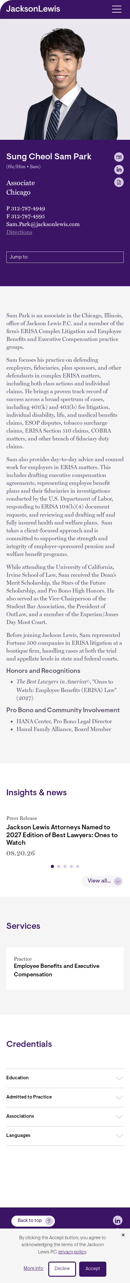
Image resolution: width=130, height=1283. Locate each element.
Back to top (30, 1220)
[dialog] (65, 1256)
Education (17, 1078)
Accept (93, 1269)
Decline (62, 1269)
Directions (19, 232)
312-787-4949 (28, 208)
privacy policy (72, 1252)
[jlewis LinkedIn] (117, 1220)
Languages (18, 1135)
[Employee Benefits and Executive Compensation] (65, 968)
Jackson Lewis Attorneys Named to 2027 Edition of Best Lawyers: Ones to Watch (62, 835)
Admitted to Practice (29, 1097)
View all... (99, 881)
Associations (20, 1116)
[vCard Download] (119, 157)
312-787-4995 (28, 216)
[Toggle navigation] (116, 9)
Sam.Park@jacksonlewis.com (43, 224)
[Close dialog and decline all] (123, 1235)
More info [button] (33, 1268)
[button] (52, 866)
